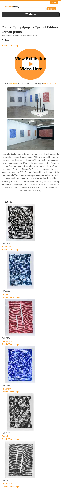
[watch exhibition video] (30, 79)
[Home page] (12, 7)
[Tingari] (20, 288)
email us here (49, 83)
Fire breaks (7, 341)
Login (53, 2)
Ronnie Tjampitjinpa (10, 45)
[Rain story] (20, 240)
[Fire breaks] (20, 335)
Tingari (5, 294)
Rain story (6, 246)
